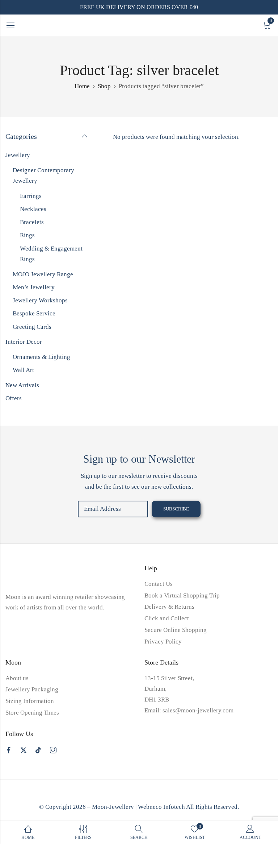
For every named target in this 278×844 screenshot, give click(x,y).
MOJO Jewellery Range (43, 274)
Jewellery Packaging (31, 689)
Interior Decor (23, 341)
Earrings (31, 196)
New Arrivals (22, 385)
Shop (104, 86)
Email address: (113, 509)
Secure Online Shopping (175, 629)
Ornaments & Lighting (41, 356)
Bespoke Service (34, 313)
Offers (13, 398)
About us (17, 678)
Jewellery (17, 155)
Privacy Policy (163, 641)
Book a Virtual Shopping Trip (182, 595)
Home (82, 86)
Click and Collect (166, 618)
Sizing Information (29, 701)
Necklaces (33, 209)
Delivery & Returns (169, 606)
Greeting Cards (32, 326)
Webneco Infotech (161, 806)
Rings (27, 235)
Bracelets (32, 222)
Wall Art (23, 370)
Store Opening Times (32, 712)
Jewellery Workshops (40, 300)
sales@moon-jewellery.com (198, 710)
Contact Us (158, 583)
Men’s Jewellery (34, 287)
